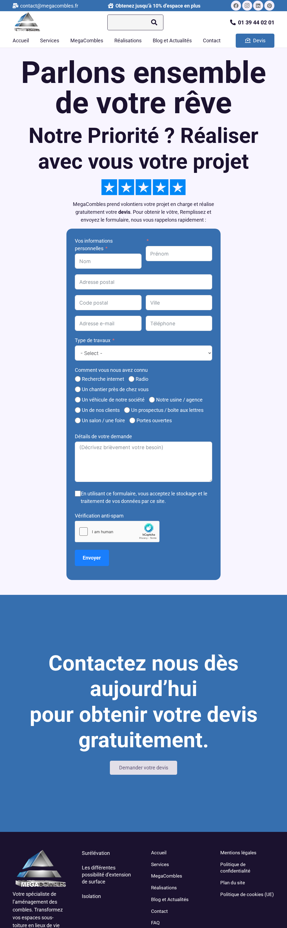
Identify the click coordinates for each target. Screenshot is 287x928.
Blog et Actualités (170, 899)
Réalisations (164, 887)
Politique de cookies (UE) (247, 894)
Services (160, 864)
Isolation (91, 896)
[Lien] (27, 22)
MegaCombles (166, 876)
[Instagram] (247, 6)
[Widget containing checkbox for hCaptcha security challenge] (117, 531)
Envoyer (92, 558)
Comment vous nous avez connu (111, 370)
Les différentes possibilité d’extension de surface (106, 875)
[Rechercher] (154, 22)
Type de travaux (92, 340)
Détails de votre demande (103, 436)
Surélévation (96, 853)
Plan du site (232, 882)
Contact (159, 911)
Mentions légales (238, 852)
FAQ (155, 922)
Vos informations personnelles (94, 244)
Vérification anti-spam (99, 516)
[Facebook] (236, 6)
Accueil (158, 852)
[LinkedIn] (258, 6)
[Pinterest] (269, 6)
